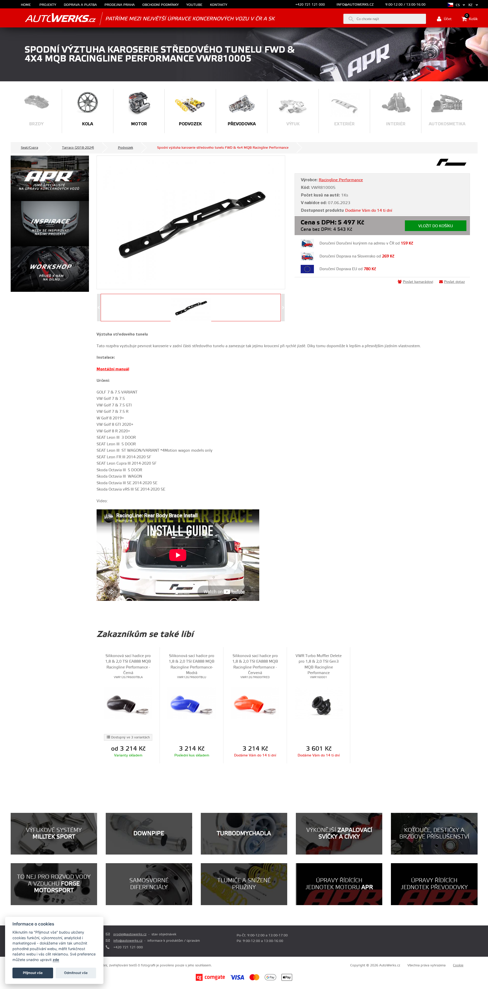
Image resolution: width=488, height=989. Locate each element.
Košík (472, 18)
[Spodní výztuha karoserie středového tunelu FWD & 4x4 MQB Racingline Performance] (191, 222)
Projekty (47, 5)
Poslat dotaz (454, 282)
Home (26, 5)
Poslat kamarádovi (418, 282)
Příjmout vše (33, 973)
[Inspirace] (50, 224)
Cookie (458, 965)
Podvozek (125, 148)
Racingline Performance (341, 179)
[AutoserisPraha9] (50, 269)
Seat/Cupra (29, 148)
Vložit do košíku (435, 226)
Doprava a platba (80, 5)
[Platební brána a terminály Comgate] (210, 980)
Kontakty (218, 5)
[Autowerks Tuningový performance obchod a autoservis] (53, 18)
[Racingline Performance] (452, 165)
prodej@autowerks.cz (129, 934)
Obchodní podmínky (160, 5)
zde (56, 959)
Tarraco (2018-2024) (78, 148)
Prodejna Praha (119, 5)
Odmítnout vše (76, 973)
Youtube (194, 5)
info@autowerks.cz (355, 5)
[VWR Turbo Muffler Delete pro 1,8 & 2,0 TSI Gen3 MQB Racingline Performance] (319, 703)
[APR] (50, 178)
